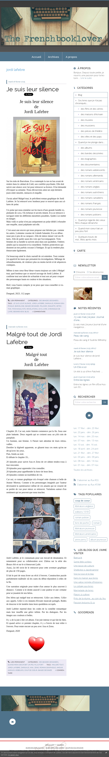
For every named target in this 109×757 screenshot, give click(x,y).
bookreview (18, 312)
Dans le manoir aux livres (86, 578)
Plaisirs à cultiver (82, 594)
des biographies (88, 158)
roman (96, 522)
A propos (71, 56)
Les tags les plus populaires (74, 747)
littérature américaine (85, 533)
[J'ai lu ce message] (106, 752)
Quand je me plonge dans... (91, 142)
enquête (51, 306)
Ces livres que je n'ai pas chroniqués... (88, 102)
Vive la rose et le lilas (84, 573)
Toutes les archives (83, 470)
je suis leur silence (22, 303)
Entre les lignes (82, 379)
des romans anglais (90, 186)
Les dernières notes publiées (55, 747)
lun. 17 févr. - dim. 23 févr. (86, 428)
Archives (53, 56)
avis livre (42, 309)
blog (27, 312)
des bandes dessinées (48, 301)
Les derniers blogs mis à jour (35, 747)
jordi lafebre (38, 303)
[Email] (89, 415)
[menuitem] (36, 56)
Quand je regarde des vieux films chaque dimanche (90, 221)
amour (60, 668)
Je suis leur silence (32, 89)
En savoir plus (13, 755)
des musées (87, 120)
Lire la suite (86, 78)
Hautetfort (60, 745)
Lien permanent (17, 301)
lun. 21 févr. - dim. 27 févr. (86, 453)
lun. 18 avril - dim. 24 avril (86, 448)
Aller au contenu (9, 2)
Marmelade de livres (83, 590)
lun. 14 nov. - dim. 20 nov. (86, 436)
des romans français (91, 203)
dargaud (49, 303)
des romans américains (92, 181)
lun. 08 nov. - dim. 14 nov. (86, 461)
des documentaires (90, 164)
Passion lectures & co (84, 602)
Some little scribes (83, 561)
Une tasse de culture (84, 565)
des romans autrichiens (92, 192)
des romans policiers (91, 214)
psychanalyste (19, 309)
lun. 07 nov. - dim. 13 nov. (86, 440)
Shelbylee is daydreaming (86, 569)
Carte (81, 250)
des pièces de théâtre (91, 131)
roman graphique (48, 668)
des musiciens (88, 125)
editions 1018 (82, 511)
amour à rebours (16, 670)
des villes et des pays (91, 136)
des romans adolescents (93, 170)
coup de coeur (30, 670)
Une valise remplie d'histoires (88, 582)
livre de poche (82, 522)
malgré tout (57, 665)
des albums (86, 147)
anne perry (80, 539)
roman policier (82, 517)
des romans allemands (92, 175)
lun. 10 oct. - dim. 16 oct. (86, 444)
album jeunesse (98, 539)
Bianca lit (78, 557)
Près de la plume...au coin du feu (90, 598)
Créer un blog (49, 745)
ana (31, 668)
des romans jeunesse (91, 209)
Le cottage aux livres (83, 586)
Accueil (36, 56)
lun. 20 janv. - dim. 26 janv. (86, 432)
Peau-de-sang (81, 335)
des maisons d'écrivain (92, 114)
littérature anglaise (84, 506)
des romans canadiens (92, 197)
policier (43, 306)
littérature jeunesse (84, 528)
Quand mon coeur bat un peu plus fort (25, 665)
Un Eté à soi (80, 367)
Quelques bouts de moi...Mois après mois (86, 238)
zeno (36, 668)
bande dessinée (32, 306)
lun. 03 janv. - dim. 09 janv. (86, 457)
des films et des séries (92, 108)
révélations (32, 309)
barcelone (19, 306)
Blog (80, 94)
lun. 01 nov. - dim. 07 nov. (86, 465)
